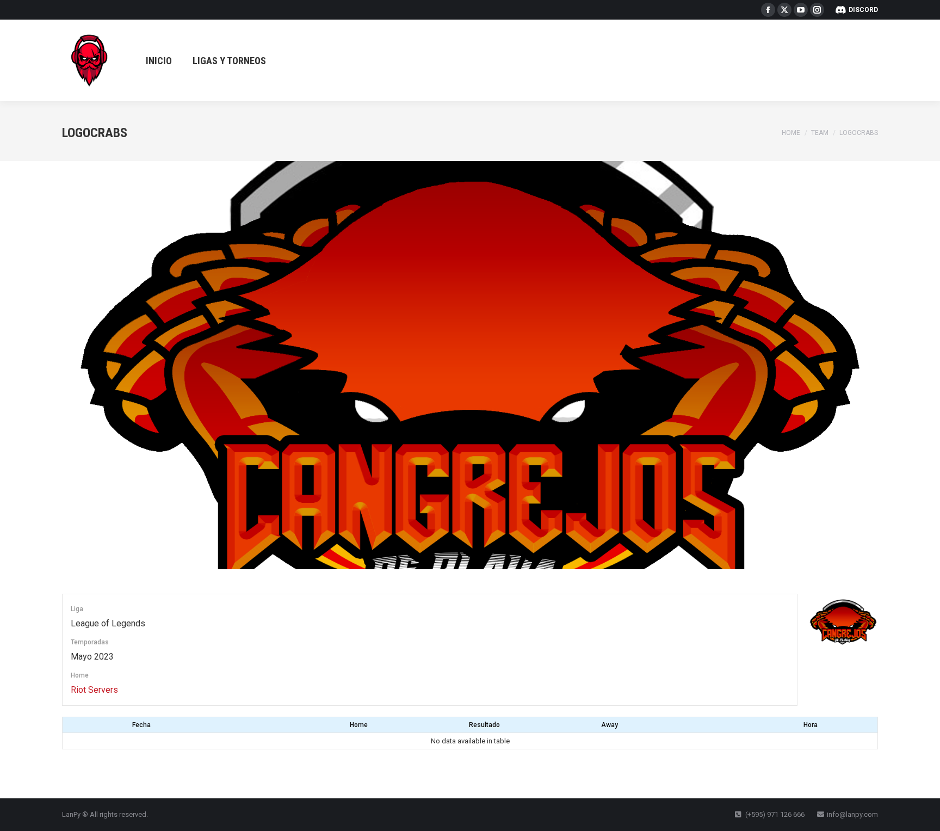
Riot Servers (94, 690)
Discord (863, 10)
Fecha (141, 725)
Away (609, 725)
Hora (810, 725)
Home (359, 725)
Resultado (484, 725)
